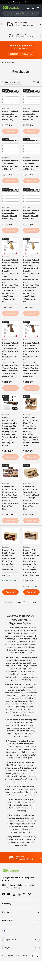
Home (4, 62)
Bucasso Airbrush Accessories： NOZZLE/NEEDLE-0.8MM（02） (31, 214)
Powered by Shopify (20, 955)
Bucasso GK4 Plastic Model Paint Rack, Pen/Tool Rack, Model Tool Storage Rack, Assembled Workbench (9, 560)
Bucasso (10, 955)
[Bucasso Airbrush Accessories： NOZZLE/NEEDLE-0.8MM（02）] (31, 196)
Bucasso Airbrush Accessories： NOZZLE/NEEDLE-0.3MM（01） (10, 115)
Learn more (30, 2)
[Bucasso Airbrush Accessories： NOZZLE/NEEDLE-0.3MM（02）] (31, 97)
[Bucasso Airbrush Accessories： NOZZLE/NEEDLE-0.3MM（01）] (10, 97)
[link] (8, 602)
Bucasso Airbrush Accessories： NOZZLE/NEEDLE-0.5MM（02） (31, 165)
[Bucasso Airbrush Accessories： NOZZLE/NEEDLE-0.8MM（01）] (10, 196)
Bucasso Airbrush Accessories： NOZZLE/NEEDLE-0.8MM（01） (10, 214)
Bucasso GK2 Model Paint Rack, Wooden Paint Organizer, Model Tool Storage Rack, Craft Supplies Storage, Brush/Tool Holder (31, 497)
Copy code (28, 54)
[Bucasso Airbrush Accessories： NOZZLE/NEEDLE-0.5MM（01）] (10, 146)
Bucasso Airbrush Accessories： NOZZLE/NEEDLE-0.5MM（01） (10, 165)
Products (11, 62)
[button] (33, 7)
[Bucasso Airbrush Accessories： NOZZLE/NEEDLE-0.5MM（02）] (31, 146)
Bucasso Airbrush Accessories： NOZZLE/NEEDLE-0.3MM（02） (31, 115)
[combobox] (21, 13)
